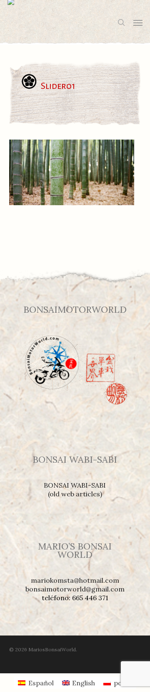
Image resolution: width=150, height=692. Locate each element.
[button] (137, 22)
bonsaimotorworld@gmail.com (75, 589)
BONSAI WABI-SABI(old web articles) (75, 489)
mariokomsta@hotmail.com (75, 580)
